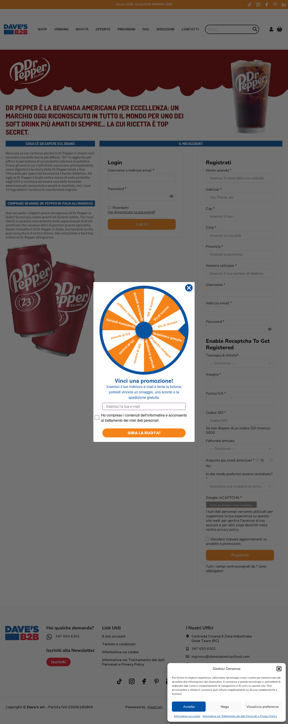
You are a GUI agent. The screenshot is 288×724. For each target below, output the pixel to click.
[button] (279, 668)
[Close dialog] (189, 288)
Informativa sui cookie (187, 716)
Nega (225, 706)
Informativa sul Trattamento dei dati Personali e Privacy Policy (239, 716)
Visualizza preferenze (262, 706)
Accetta (189, 706)
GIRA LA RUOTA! (144, 433)
